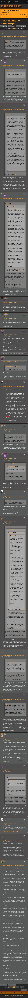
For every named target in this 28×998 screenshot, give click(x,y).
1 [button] (12, 28)
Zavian (2, 424)
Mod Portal (22, 2)
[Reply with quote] (24, 32)
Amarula (2, 329)
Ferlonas (9, 117)
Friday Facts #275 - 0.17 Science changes (11, 22)
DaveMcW (5, 313)
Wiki (16, 2)
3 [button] (15, 28)
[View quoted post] (13, 41)
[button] (9, 28)
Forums (11, 2)
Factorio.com (4, 2)
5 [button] (18, 28)
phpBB (10, 995)
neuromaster (3, 733)
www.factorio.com (5, 12)
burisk (5, 818)
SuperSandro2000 (9, 366)
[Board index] (11, 6)
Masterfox (8, 70)
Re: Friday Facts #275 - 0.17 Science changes (13, 36)
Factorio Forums (11, 10)
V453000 (5, 59)
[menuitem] (6, 15)
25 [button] (21, 28)
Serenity (2, 860)
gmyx (2, 104)
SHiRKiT (8, 41)
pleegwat (2, 356)
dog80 (5, 297)
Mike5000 (5, 381)
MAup (2, 834)
